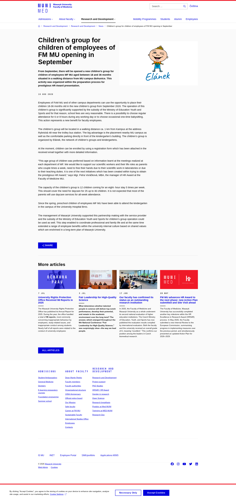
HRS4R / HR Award (100, 390)
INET (52, 455)
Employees (192, 19)
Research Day (98, 415)
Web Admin (43, 467)
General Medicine (45, 382)
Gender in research (100, 394)
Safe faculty (70, 406)
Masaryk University (53, 464)
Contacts (69, 427)
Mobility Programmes (144, 19)
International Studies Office (76, 419)
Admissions (47, 371)
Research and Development (103, 370)
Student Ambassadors (47, 378)
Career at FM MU (72, 411)
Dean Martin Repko (73, 378)
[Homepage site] (55, 8)
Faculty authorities (73, 386)
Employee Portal (68, 455)
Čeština (194, 6)
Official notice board (73, 398)
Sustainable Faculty (73, 415)
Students (165, 19)
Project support (98, 382)
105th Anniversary (73, 394)
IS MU (41, 455)
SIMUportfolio (88, 455)
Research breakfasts (101, 402)
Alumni (178, 19)
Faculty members (72, 382)
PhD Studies (97, 386)
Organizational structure (75, 390)
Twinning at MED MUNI (102, 411)
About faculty (76, 371)
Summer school (45, 401)
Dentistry (42, 386)
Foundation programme (48, 397)
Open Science (98, 398)
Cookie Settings (57, 494)
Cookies (54, 467)
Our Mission (70, 402)
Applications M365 (109, 455)
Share (49, 245)
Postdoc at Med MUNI (101, 406)
